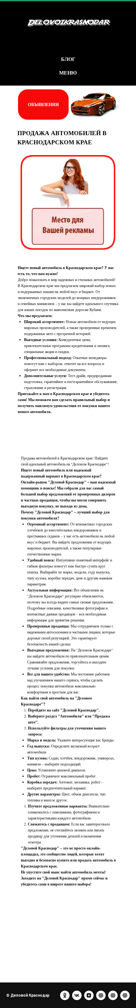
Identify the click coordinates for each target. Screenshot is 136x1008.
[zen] (89, 995)
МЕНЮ (68, 72)
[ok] (65, 995)
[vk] (77, 995)
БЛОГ (68, 59)
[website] (101, 995)
